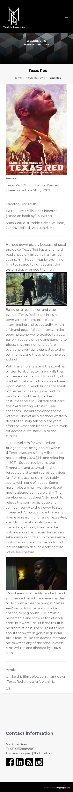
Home (18, 77)
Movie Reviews (35, 77)
